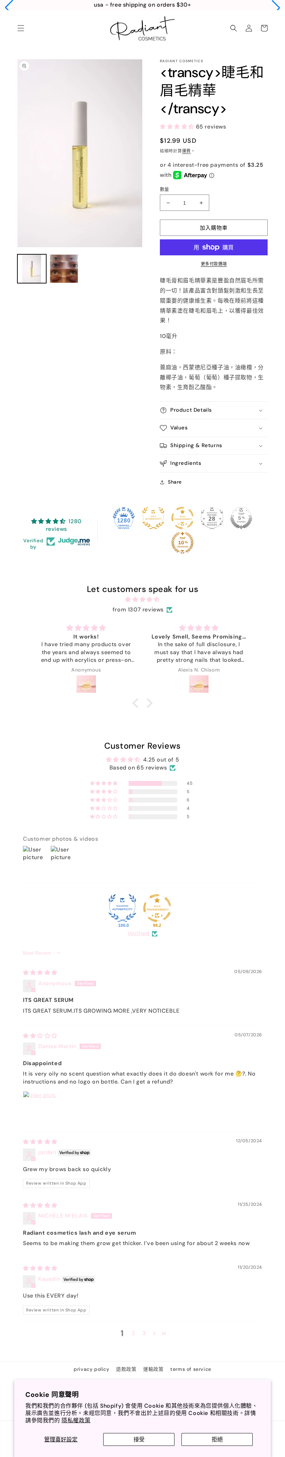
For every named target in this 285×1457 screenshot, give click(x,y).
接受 (139, 1439)
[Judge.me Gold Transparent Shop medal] (182, 518)
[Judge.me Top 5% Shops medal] (241, 518)
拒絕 (217, 1439)
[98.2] (157, 908)
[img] (142, 599)
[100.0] (122, 908)
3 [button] (144, 1333)
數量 (164, 189)
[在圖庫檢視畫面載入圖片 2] (64, 268)
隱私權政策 (76, 1420)
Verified (138, 933)
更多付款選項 (214, 264)
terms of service (190, 1369)
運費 (186, 151)
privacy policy (91, 1369)
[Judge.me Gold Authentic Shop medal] (153, 518)
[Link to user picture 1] (39, 1108)
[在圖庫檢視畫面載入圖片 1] (31, 268)
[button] (9, 7)
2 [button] (133, 1333)
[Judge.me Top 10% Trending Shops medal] (182, 543)
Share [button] (175, 482)
